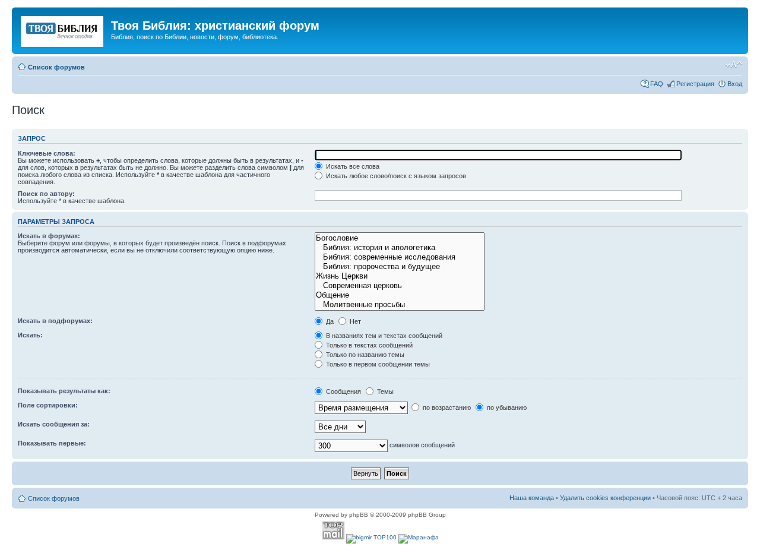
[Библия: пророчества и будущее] (399, 266)
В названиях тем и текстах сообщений (383, 335)
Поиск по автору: (46, 193)
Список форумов (56, 67)
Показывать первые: (52, 443)
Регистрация (695, 83)
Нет (354, 321)
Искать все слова (351, 166)
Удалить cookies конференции (605, 497)
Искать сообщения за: (54, 424)
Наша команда (531, 497)
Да (329, 321)
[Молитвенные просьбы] (399, 304)
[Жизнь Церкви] (399, 276)
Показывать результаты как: (64, 390)
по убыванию (506, 407)
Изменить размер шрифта (733, 64)
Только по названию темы (364, 354)
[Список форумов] (63, 29)
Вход (734, 83)
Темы (384, 391)
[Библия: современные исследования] (399, 257)
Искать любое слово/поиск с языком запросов (395, 175)
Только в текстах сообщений (368, 345)
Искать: (30, 335)
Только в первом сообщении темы (377, 364)
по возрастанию (446, 407)
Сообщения (342, 391)
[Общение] (399, 295)
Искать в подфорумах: (55, 320)
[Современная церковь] (399, 285)
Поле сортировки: (48, 405)
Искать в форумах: (49, 235)
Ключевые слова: (46, 153)
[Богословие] (399, 238)
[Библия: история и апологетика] (399, 247)
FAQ (656, 83)
